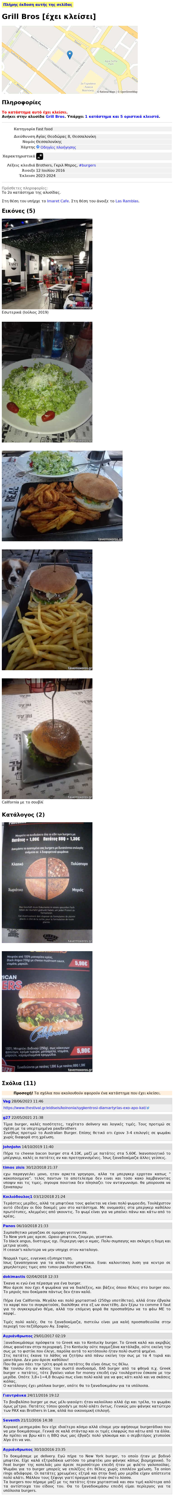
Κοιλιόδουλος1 (17, 1197)
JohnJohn (12, 1147)
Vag (6, 1101)
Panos (9, 1226)
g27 (6, 1117)
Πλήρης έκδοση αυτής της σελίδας (37, 4)
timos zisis (14, 1167)
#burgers (87, 165)
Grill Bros (55, 116)
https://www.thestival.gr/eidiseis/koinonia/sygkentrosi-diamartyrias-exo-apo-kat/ (74, 1108)
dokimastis (14, 1277)
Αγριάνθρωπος (18, 1336)
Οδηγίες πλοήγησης (58, 147)
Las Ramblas (127, 201)
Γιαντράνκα (14, 1395)
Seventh (11, 1420)
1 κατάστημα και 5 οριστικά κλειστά (122, 116)
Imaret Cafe (58, 201)
